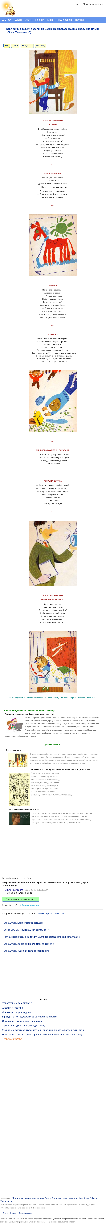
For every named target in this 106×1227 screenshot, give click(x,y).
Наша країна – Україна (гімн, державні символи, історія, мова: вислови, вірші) (42, 1034)
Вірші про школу (13, 750)
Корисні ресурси (25, 1213)
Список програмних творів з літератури (22, 1021)
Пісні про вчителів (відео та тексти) (23, 809)
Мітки (50, 19)
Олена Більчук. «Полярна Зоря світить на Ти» (26, 930)
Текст (15, 45)
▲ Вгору (6, 19)
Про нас (79, 19)
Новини (39, 19)
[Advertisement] (52, 848)
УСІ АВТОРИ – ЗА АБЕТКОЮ (17, 1003)
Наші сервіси (64, 19)
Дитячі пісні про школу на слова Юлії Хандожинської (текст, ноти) (60, 769)
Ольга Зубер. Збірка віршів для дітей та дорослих (28, 944)
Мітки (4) (40, 45)
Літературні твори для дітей (16, 1012)
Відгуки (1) (27, 45)
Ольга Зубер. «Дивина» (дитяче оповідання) (26, 951)
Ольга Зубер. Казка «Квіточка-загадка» (23, 923)
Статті (28, 19)
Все (7, 45)
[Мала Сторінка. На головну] (8, 15)
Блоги (18, 19)
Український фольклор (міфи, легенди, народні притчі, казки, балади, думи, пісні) (43, 1030)
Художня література (12, 1008)
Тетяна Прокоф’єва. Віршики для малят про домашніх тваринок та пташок (41, 937)
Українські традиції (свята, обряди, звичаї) (23, 1025)
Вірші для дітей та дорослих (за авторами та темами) (29, 1017)
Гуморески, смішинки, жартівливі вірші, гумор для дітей (30, 714)
